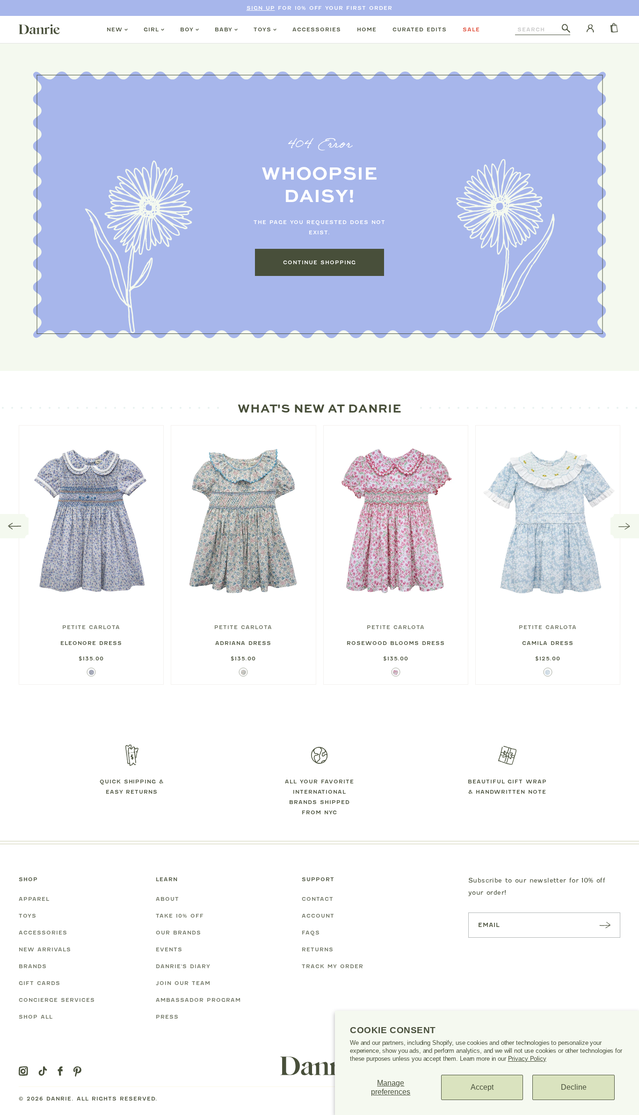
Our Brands (178, 932)
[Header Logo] (39, 29)
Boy (187, 29)
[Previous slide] (14, 526)
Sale (471, 29)
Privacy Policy (527, 1058)
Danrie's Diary (183, 966)
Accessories (316, 29)
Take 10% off (180, 915)
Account (318, 915)
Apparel (34, 899)
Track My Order (332, 966)
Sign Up (261, 8)
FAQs (311, 932)
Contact (318, 899)
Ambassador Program (198, 1000)
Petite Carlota (91, 627)
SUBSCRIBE (604, 925)
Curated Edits (419, 29)
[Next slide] (624, 526)
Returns (318, 949)
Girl (151, 29)
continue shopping (319, 262)
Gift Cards (39, 983)
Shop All (36, 1017)
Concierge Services (57, 1000)
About (167, 899)
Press (167, 1017)
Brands (33, 966)
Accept (482, 1087)
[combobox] (538, 29)
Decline (574, 1087)
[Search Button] (566, 29)
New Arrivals (45, 949)
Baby (223, 29)
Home (367, 29)
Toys (262, 29)
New (115, 29)
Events (169, 949)
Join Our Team (183, 983)
